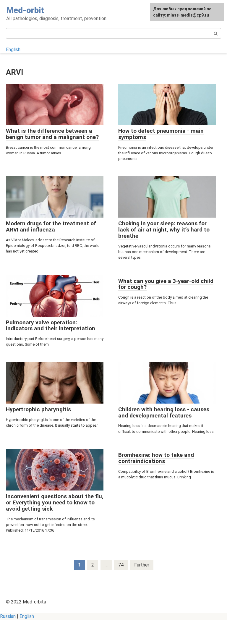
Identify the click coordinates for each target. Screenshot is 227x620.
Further (141, 565)
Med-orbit (25, 10)
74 (121, 565)
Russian (8, 616)
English (13, 49)
